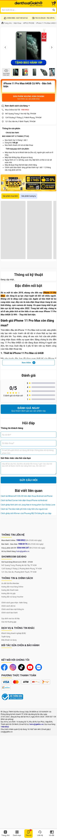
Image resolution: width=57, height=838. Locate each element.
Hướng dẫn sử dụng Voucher (12, 597)
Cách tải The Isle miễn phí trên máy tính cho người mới (24, 509)
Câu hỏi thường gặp (8, 622)
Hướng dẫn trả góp (8, 593)
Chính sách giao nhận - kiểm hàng (14, 603)
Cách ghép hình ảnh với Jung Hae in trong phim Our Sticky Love (28, 505)
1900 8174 (22, 544)
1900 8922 (25, 110)
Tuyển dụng (5, 637)
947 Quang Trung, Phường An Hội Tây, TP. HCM (19, 565)
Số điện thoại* (8, 443)
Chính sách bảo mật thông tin (12, 609)
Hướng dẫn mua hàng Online (12, 587)
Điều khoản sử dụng (8, 640)
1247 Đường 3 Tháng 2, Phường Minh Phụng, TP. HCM (21, 569)
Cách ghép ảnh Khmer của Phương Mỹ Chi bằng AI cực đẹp (26, 513)
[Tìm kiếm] (54, 10)
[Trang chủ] (28, 3)
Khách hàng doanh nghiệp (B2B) (13, 633)
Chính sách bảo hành (9, 613)
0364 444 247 (23, 548)
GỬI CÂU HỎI (28, 480)
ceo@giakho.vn (7, 732)
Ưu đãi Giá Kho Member (10, 583)
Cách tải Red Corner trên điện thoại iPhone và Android (24, 500)
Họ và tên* (6, 434)
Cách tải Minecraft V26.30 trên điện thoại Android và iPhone (26, 496)
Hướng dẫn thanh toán (9, 590)
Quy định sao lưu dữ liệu (10, 619)
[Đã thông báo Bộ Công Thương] (12, 697)
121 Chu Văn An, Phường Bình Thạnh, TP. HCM (18, 572)
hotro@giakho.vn (22, 551)
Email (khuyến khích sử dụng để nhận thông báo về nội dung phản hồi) (28, 451)
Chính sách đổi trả (8, 606)
